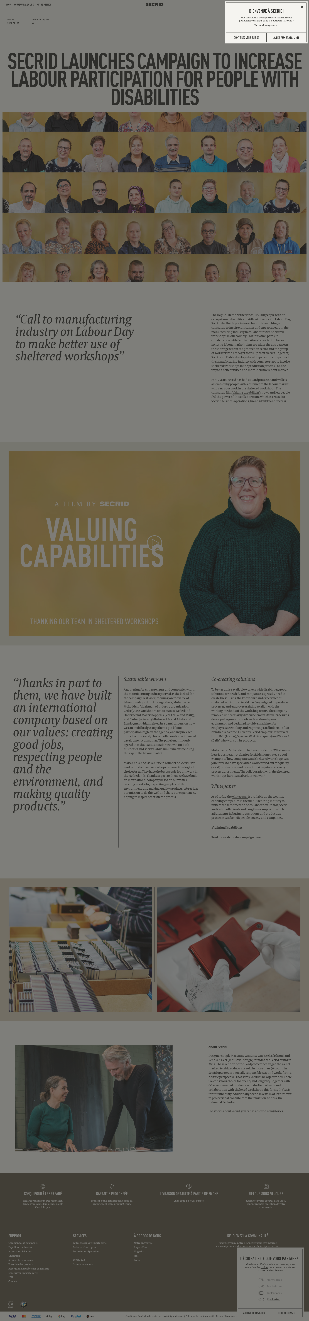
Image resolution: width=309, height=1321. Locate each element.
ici (277, 25)
